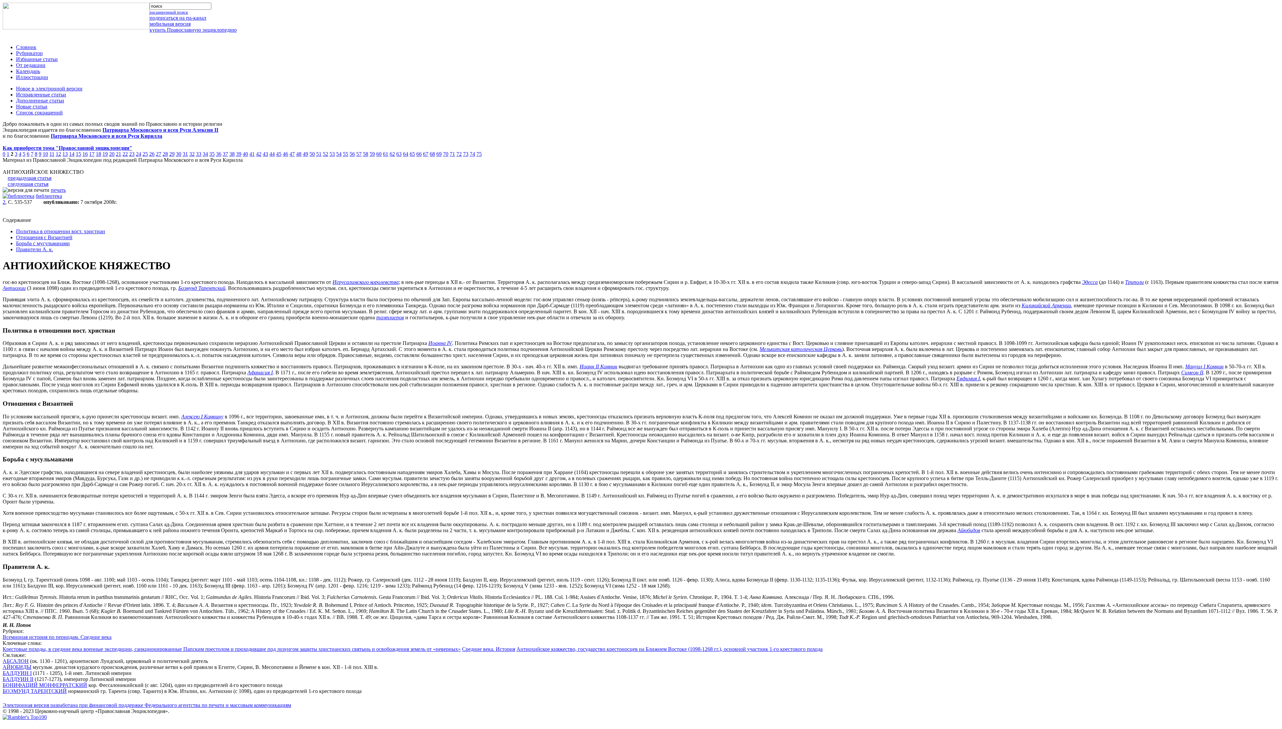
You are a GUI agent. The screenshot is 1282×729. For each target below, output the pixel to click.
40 (245, 154)
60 (379, 154)
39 (238, 154)
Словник (26, 47)
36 (218, 154)
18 (98, 154)
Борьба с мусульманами (43, 243)
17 (91, 154)
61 (385, 154)
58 (365, 154)
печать (58, 190)
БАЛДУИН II (18, 679)
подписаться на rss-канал (178, 18)
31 (185, 154)
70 (445, 154)
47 (292, 154)
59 (372, 154)
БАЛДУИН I (17, 673)
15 (78, 154)
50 (312, 154)
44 (272, 154)
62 (392, 154)
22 (125, 154)
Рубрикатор (29, 53)
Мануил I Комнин (1204, 366)
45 (278, 154)
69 (439, 154)
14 (71, 154)
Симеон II (1192, 372)
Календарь (28, 71)
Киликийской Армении (1046, 305)
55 (345, 154)
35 (212, 154)
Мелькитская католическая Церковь (801, 349)
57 (359, 154)
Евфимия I (968, 378)
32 (192, 154)
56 (352, 154)
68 (432, 154)
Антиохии (14, 288)
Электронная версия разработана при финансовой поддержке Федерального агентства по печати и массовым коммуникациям (147, 705)
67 (425, 154)
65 (412, 154)
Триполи (1134, 282)
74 (472, 154)
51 (319, 154)
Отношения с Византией (44, 237)
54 (339, 154)
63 (399, 154)
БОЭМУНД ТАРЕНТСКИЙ (35, 691)
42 (258, 154)
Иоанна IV (440, 343)
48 (298, 154)
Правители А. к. (34, 249)
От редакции (30, 65)
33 (198, 154)
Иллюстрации (32, 77)
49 (305, 154)
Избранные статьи (37, 59)
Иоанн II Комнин (598, 366)
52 (325, 154)
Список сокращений (39, 112)
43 (265, 154)
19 (105, 154)
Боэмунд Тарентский (201, 288)
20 (112, 154)
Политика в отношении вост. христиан (60, 231)
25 (145, 154)
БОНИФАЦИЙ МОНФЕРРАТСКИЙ (45, 685)
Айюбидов (968, 530)
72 (459, 154)
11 (51, 154)
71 (452, 154)
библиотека (49, 196)
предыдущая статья (29, 178)
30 (178, 154)
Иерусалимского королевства (366, 282)
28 (165, 154)
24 (138, 154)
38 (232, 154)
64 (405, 154)
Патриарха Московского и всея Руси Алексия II (160, 130)
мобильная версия (170, 24)
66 (419, 154)
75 (479, 154)
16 (85, 154)
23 (132, 154)
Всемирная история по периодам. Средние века (57, 637)
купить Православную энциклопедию (193, 30)
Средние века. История (488, 649)
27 (158, 154)
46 (285, 154)
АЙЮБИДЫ (17, 667)
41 (252, 154)
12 (58, 154)
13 (65, 154)
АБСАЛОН (16, 661)
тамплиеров (390, 317)
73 (465, 154)
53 (332, 154)
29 (172, 154)
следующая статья (28, 184)
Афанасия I (260, 372)
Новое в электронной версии (49, 88)
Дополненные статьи (40, 100)
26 (152, 154)
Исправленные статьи (41, 94)
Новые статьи (31, 106)
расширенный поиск (169, 12)
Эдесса (1090, 282)
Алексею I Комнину (202, 416)
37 (225, 154)
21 (118, 154)
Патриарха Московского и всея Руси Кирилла (106, 136)
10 (45, 154)
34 (205, 154)
